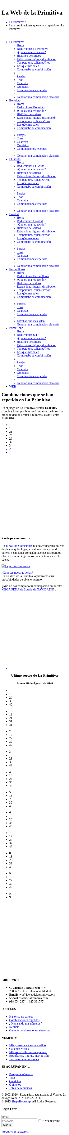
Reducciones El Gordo (30, 166)
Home (20, 45)
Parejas (21, 76)
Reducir (14, 1027)
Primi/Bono (16, 328)
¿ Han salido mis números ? (26, 1023)
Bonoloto (15, 100)
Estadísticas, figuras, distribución (29, 1055)
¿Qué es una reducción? (31, 52)
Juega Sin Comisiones (19, 545)
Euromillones (17, 269)
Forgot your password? (16, 1131)
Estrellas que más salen (31, 321)
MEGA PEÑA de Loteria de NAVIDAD (26, 589)
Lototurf (14, 214)
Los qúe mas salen (28, 66)
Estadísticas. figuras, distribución (36, 59)
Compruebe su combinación (34, 69)
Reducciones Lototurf (30, 221)
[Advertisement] (34, 491)
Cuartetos (22, 83)
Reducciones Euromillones (33, 276)
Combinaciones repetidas (32, 90)
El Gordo (15, 159)
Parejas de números (21, 1074)
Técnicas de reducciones (24, 1059)
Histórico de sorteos (29, 55)
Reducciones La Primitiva (32, 48)
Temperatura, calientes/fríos (33, 62)
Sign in (7, 1125)
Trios (20, 79)
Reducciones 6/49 (28, 334)
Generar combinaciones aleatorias (29, 1030)
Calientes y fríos (19, 1048)
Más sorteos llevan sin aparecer (28, 1052)
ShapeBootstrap (21, 1101)
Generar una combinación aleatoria (38, 97)
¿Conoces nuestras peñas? (17, 572)
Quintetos (23, 86)
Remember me (51, 1120)
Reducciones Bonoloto (30, 107)
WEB (12, 386)
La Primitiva (16, 22)
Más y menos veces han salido (27, 1045)
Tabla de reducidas (20, 1088)
